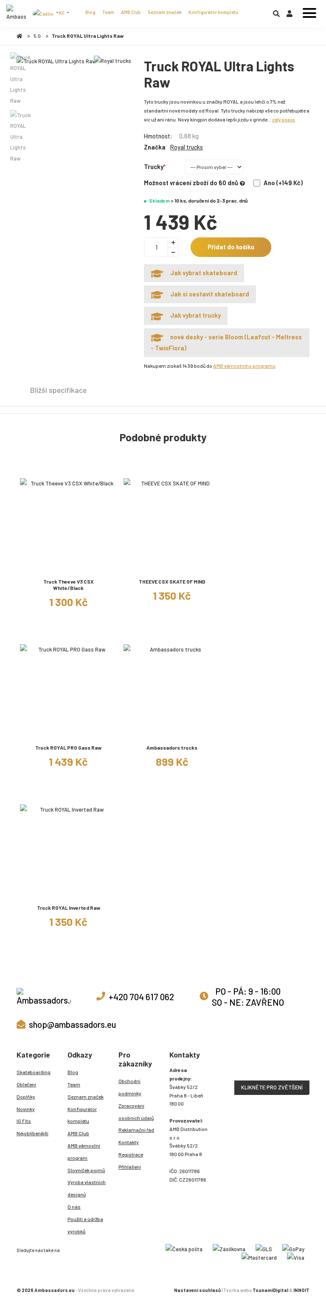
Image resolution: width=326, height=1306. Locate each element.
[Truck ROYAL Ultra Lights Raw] (56, 61)
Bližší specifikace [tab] (58, 390)
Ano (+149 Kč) (283, 182)
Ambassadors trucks (171, 747)
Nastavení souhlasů (197, 1290)
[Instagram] (66, 1249)
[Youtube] (85, 1249)
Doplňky (26, 1097)
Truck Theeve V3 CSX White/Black (68, 584)
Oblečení (26, 1084)
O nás (74, 1207)
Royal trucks (186, 147)
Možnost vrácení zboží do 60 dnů (191, 182)
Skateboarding (34, 1072)
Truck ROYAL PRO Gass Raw (68, 747)
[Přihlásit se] (289, 15)
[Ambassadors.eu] (16, 14)
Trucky (153, 166)
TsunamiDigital (270, 1290)
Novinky (26, 1109)
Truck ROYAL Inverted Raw (68, 908)
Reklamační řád (136, 1130)
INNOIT (301, 1290)
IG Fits (24, 1121)
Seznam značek (165, 12)
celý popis (283, 119)
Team (108, 12)
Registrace (130, 1154)
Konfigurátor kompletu (213, 12)
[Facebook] (76, 1249)
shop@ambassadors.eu (72, 1024)
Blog (90, 12)
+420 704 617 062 (141, 996)
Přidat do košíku (231, 247)
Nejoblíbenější (32, 1133)
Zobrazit (68, 568)
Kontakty (128, 1142)
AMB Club (131, 12)
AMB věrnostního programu (244, 366)
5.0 (37, 36)
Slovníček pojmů (86, 1170)
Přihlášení (129, 1167)
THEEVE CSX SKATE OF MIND (172, 581)
